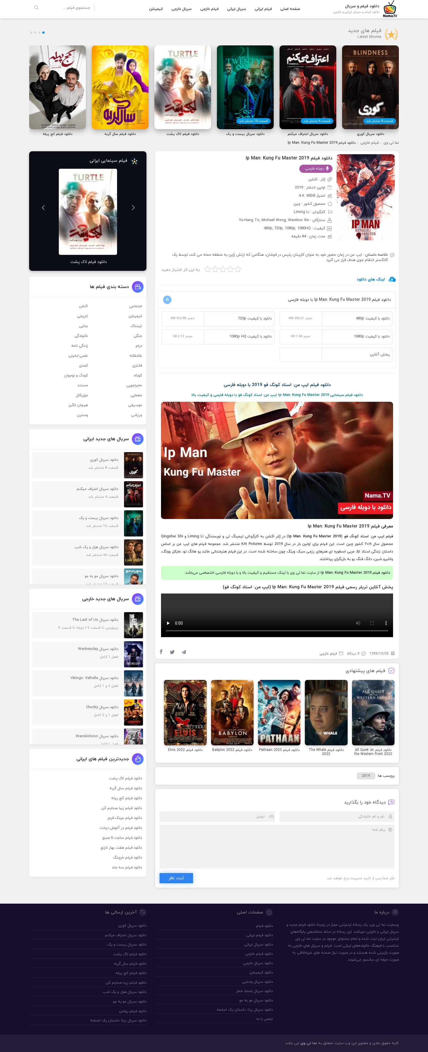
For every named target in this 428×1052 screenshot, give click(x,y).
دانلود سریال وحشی (257, 982)
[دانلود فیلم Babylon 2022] (232, 713)
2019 (366, 776)
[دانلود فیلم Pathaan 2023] (279, 713)
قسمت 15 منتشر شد (253, 121)
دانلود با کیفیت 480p (373, 318)
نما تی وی (391, 142)
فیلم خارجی (209, 9)
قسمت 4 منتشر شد (317, 121)
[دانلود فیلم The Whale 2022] (326, 713)
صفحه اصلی (290, 9)
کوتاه (138, 375)
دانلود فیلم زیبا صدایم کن (121, 808)
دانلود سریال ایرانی (258, 944)
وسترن (82, 415)
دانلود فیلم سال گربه (125, 788)
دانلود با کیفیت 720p (255, 318)
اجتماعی (135, 306)
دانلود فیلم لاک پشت (125, 778)
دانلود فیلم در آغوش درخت (121, 828)
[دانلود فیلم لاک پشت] (88, 212)
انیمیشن (156, 9)
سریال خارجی (181, 9)
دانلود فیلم (306, 924)
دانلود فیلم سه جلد (127, 867)
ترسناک (136, 326)
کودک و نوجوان (76, 375)
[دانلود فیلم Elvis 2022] (185, 713)
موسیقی (135, 405)
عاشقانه (136, 355)
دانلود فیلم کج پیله (126, 798)
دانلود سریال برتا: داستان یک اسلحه (245, 1009)
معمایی (136, 395)
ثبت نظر (176, 878)
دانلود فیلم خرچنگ (127, 857)
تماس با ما (265, 1019)
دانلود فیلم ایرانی (259, 935)
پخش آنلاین (380, 354)
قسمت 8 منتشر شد (379, 121)
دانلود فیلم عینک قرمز (124, 818)
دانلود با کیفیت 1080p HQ (250, 336)
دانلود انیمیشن (261, 972)
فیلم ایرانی (263, 9)
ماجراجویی (134, 385)
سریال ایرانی (236, 9)
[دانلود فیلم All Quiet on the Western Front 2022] (373, 713)
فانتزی (137, 365)
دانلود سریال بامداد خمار (254, 991)
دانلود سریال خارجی (258, 963)
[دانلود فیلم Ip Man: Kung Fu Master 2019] (366, 197)
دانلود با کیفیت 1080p (372, 336)
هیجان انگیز (78, 405)
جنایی (83, 326)
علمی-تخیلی (78, 355)
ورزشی (136, 415)
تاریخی (82, 316)
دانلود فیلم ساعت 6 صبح (122, 837)
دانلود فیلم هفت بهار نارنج (121, 847)
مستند (82, 385)
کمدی (83, 365)
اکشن (83, 306)
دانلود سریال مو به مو (256, 1000)
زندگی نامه (79, 346)
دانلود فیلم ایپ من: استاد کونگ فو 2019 (291, 385)
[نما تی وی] (390, 8)
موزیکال (82, 395)
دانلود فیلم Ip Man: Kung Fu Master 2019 (289, 158)
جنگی (138, 336)
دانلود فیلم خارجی (259, 954)
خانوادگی (81, 336)
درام (139, 346)
